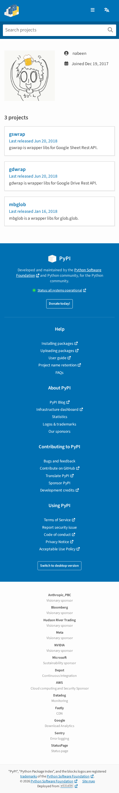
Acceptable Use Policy (57, 549)
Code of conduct (57, 534)
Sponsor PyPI (59, 483)
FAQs (59, 372)
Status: (60, 290)
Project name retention (57, 365)
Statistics (59, 416)
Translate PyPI (57, 476)
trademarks (28, 776)
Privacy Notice (57, 542)
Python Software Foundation (68, 776)
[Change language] (107, 10)
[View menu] (92, 10)
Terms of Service (57, 520)
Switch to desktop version (59, 565)
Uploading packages (57, 350)
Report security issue (59, 527)
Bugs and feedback (59, 461)
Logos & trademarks (59, 424)
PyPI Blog (57, 402)
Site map (88, 781)
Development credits (57, 490)
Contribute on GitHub (57, 468)
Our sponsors (59, 431)
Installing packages (57, 343)
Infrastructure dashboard (57, 409)
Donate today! (59, 303)
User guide (57, 358)
